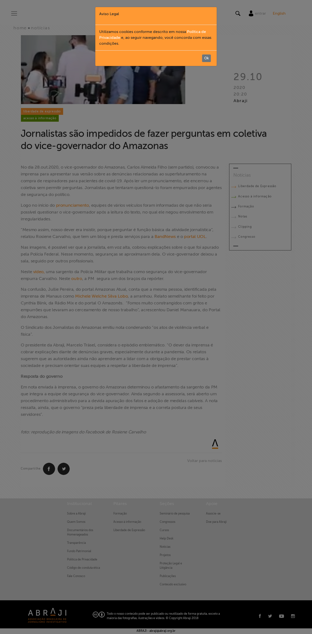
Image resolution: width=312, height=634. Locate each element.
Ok (206, 58)
